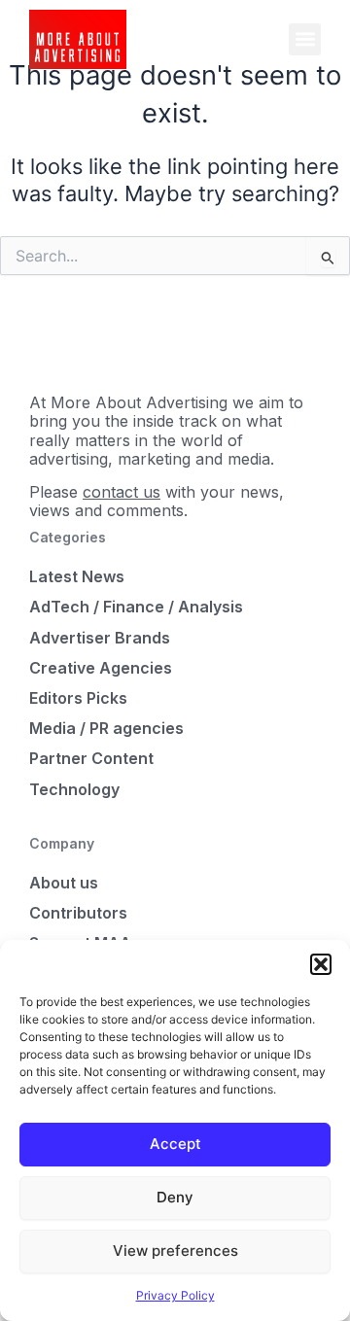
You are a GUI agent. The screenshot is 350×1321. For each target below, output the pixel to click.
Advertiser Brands (99, 637)
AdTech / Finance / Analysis (136, 606)
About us (63, 882)
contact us (121, 492)
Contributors (78, 912)
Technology (74, 789)
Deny (175, 1197)
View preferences (175, 1250)
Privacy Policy (175, 1295)
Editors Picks (78, 698)
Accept (175, 1143)
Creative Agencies (100, 668)
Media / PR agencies (106, 728)
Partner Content (91, 758)
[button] (321, 964)
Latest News (76, 576)
